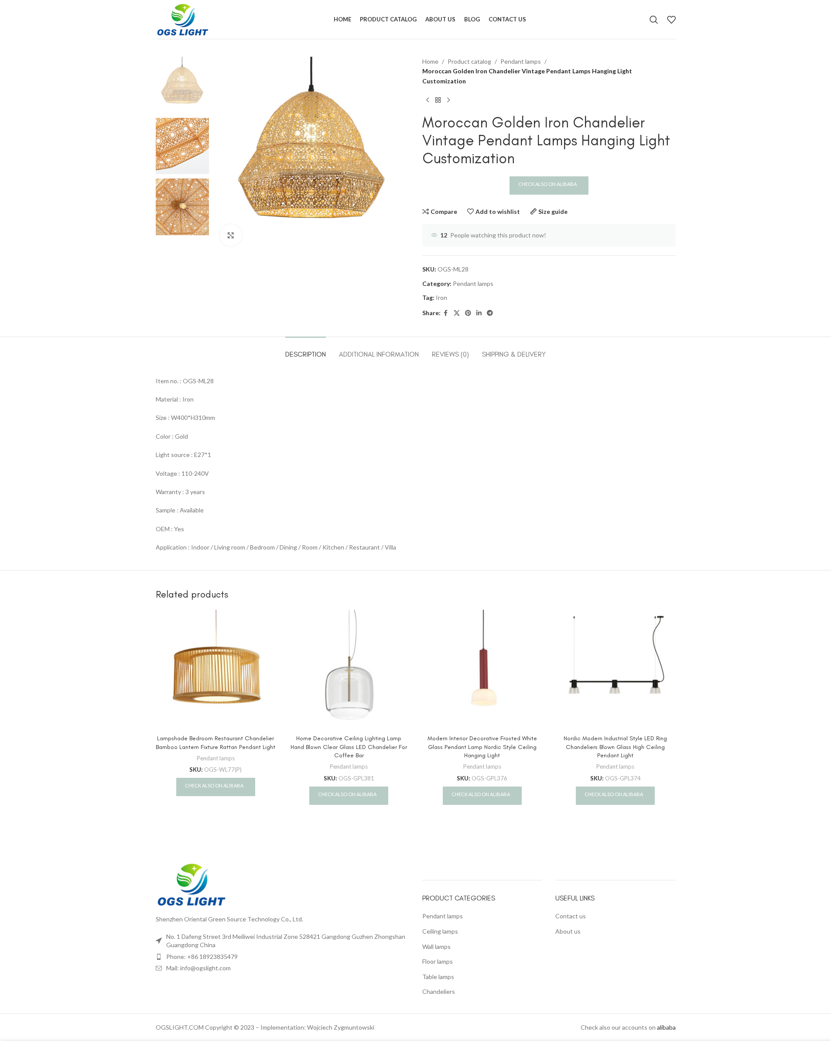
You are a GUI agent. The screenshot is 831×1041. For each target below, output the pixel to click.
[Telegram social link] (490, 313)
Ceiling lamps (440, 931)
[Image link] (192, 883)
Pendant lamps (520, 61)
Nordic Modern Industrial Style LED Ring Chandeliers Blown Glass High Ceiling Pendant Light (615, 747)
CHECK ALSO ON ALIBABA (548, 184)
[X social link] (456, 313)
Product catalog (469, 61)
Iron (441, 297)
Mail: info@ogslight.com (198, 968)
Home (430, 61)
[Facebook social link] (446, 313)
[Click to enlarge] (231, 235)
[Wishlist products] (671, 19)
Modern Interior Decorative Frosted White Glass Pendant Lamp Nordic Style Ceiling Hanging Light (482, 747)
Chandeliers (438, 991)
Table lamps (438, 976)
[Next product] (448, 100)
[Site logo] (183, 18)
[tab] (305, 350)
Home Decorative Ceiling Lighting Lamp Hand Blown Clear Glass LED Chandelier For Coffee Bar (349, 747)
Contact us (570, 916)
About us (568, 931)
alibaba (666, 1027)
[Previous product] (427, 100)
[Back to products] (438, 100)
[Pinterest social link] (468, 313)
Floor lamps (437, 961)
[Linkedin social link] (479, 313)
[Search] (654, 19)
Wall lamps (436, 946)
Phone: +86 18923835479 (202, 956)
